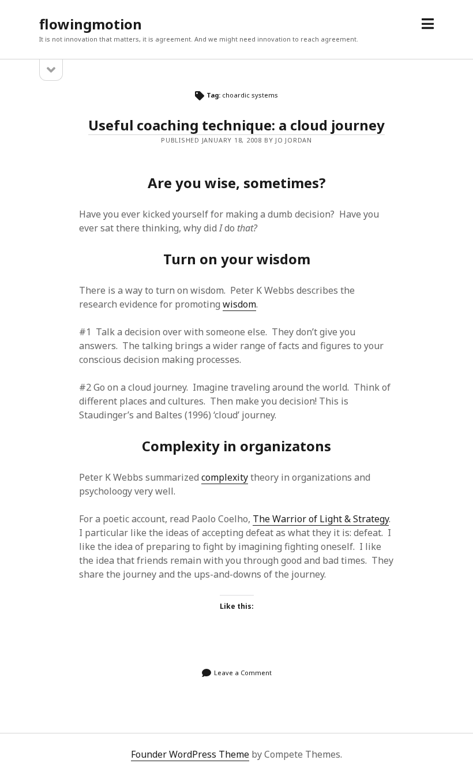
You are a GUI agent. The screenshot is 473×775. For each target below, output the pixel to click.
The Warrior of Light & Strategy (321, 518)
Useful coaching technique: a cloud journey (236, 124)
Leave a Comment (243, 672)
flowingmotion (90, 23)
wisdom (239, 304)
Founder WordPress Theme (190, 754)
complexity (224, 477)
